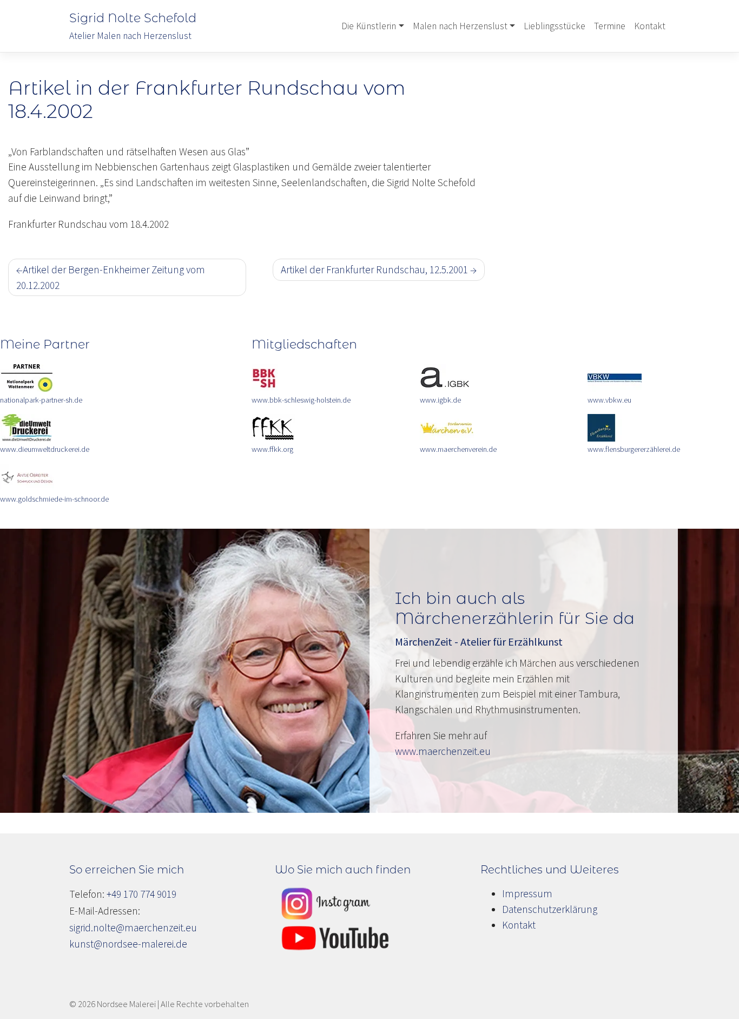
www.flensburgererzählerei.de (634, 449)
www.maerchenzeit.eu (443, 751)
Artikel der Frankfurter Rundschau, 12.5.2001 (374, 269)
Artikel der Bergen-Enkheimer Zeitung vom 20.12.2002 (110, 277)
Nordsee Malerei (126, 1003)
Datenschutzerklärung (549, 909)
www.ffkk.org (272, 449)
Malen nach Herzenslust (460, 26)
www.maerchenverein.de (458, 449)
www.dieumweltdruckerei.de (44, 449)
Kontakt (649, 26)
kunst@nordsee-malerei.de (128, 943)
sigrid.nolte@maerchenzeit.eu (133, 927)
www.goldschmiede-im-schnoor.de (54, 499)
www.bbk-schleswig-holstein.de (301, 400)
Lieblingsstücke (554, 26)
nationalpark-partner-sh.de (41, 400)
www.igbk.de (440, 400)
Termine (609, 26)
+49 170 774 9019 (141, 893)
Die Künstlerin (368, 26)
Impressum (527, 893)
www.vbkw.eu (609, 400)
